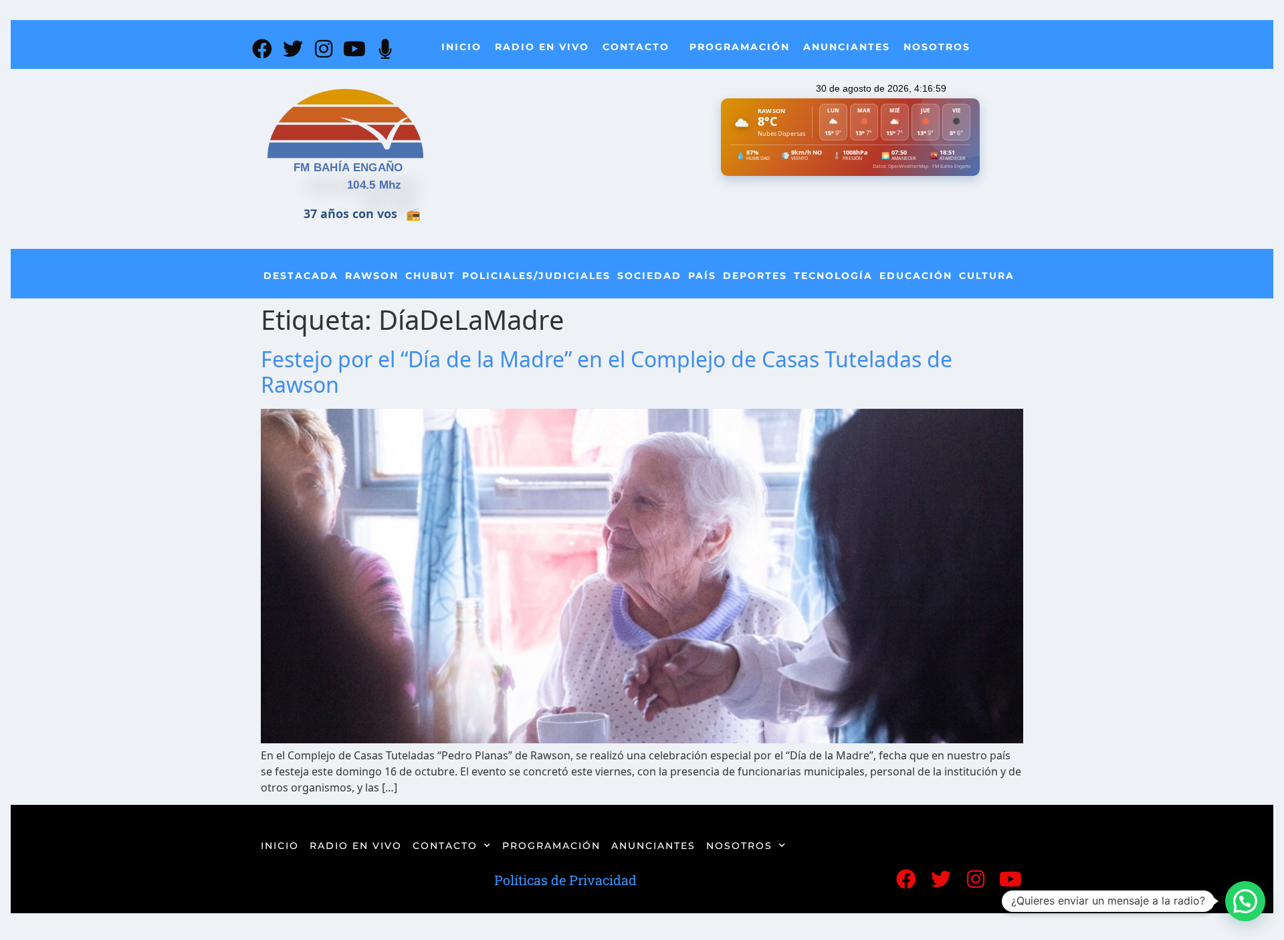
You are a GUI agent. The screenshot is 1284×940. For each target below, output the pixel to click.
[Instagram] (324, 49)
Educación (915, 276)
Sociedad (649, 276)
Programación (739, 47)
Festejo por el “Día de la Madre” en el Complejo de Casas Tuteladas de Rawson (606, 372)
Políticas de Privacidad (565, 879)
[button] (1245, 901)
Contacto (636, 47)
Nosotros (936, 47)
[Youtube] (354, 49)
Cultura (986, 276)
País (702, 276)
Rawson (372, 276)
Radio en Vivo (542, 47)
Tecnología (833, 276)
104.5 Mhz (374, 185)
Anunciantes (846, 47)
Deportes (755, 276)
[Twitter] (293, 49)
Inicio (461, 47)
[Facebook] (262, 49)
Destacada (300, 276)
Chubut (430, 276)
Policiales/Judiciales (536, 276)
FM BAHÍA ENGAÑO (348, 167)
